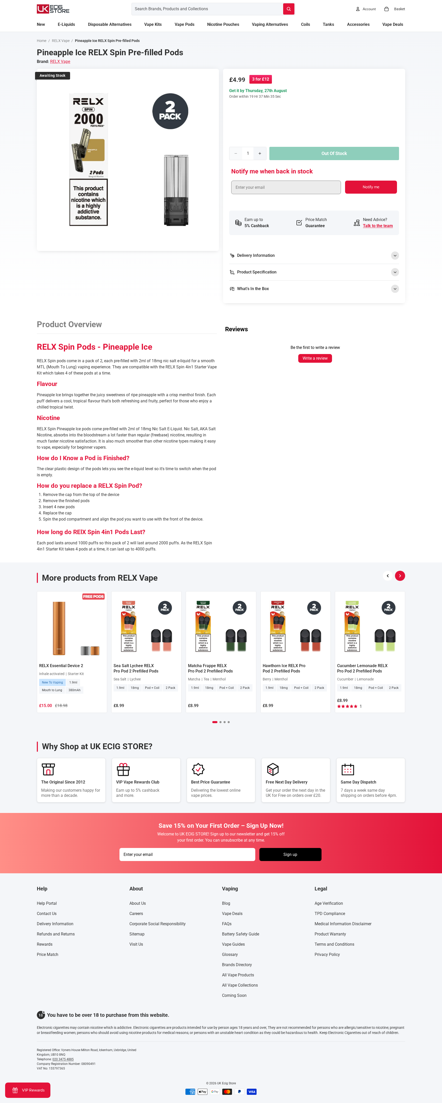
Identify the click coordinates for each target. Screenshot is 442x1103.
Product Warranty (330, 934)
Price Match (47, 954)
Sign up (290, 854)
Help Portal (47, 903)
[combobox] (201, 9)
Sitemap (137, 934)
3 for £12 (260, 79)
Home (41, 41)
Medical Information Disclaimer (343, 923)
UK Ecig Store (226, 1083)
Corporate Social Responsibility (157, 923)
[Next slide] (400, 576)
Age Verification (329, 903)
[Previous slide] (388, 576)
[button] (214, 722)
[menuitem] (41, 24)
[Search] (288, 9)
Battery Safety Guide (240, 934)
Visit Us (136, 944)
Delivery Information (55, 923)
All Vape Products (238, 975)
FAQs (226, 923)
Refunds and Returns (56, 934)
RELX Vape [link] (60, 61)
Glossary (230, 954)
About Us (137, 903)
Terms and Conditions (334, 944)
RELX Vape (61, 41)
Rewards (44, 944)
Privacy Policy (327, 954)
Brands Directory (237, 964)
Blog (226, 903)
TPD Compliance (330, 913)
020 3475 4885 (63, 1059)
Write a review (315, 358)
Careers (136, 913)
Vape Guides (233, 944)
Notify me (371, 187)
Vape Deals (232, 913)
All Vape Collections (240, 985)
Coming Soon (234, 995)
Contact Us (47, 913)
